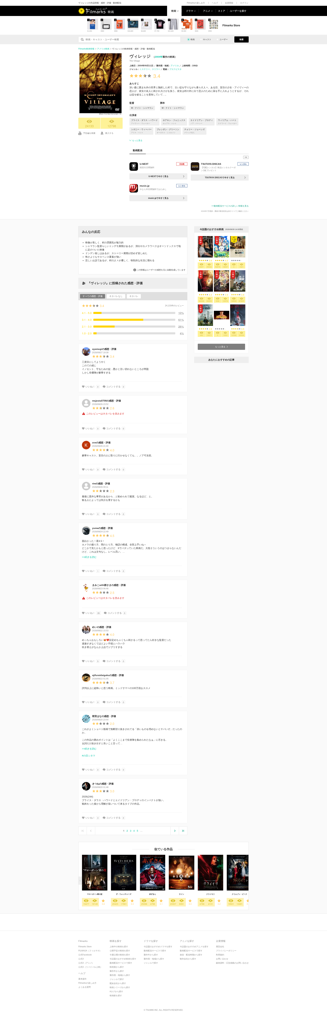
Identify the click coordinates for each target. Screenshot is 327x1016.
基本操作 (82, 979)
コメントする (113, 386)
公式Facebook (85, 955)
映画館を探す (116, 995)
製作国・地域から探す (120, 975)
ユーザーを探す (238, 11)
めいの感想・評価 (101, 627)
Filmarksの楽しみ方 (196, 3)
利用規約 (220, 955)
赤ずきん (152, 894)
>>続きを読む (89, 557)
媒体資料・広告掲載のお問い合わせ (232, 963)
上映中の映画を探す (119, 946)
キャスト (207, 39)
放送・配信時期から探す (191, 955)
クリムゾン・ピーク (239, 894)
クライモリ (210, 894)
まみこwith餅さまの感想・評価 (109, 585)
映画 (173, 11)
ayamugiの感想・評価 (104, 349)
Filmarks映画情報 (86, 49)
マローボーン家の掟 (94, 894)
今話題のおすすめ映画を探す (123, 959)
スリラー (156, 69)
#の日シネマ (88, 755)
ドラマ (189, 11)
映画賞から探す (117, 967)
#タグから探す (116, 991)
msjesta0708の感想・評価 (106, 400)
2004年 (159, 56)
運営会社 (220, 946)
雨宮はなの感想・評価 (104, 716)
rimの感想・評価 (101, 483)
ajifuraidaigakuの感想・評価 (108, 675)
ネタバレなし (116, 296)
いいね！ (90, 386)
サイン (181, 894)
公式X (81, 959)
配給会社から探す (118, 983)
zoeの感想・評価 (101, 442)
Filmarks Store (85, 946)
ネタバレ (133, 296)
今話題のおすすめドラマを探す (158, 946)
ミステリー (145, 69)
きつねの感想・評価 (103, 783)
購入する (109, 133)
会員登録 (229, 3)
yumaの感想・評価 (102, 528)
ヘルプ (215, 3)
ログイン (244, 3)
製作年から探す (117, 971)
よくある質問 (84, 987)
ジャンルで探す (117, 979)
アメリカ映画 (103, 49)
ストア (221, 11)
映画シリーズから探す (120, 987)
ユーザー (224, 39)
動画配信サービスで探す (121, 963)
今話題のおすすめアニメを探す (194, 946)
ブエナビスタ (175, 69)
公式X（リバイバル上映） (90, 967)
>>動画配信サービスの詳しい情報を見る (230, 206)
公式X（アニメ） (86, 963)
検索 (241, 39)
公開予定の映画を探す (120, 951)
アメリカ (175, 65)
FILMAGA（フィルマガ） (90, 951)
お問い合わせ (222, 959)
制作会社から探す (188, 959)
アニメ (206, 11)
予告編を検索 (89, 133)
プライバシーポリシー (226, 951)
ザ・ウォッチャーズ (123, 894)
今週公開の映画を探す (120, 955)
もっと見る (137, 140)
